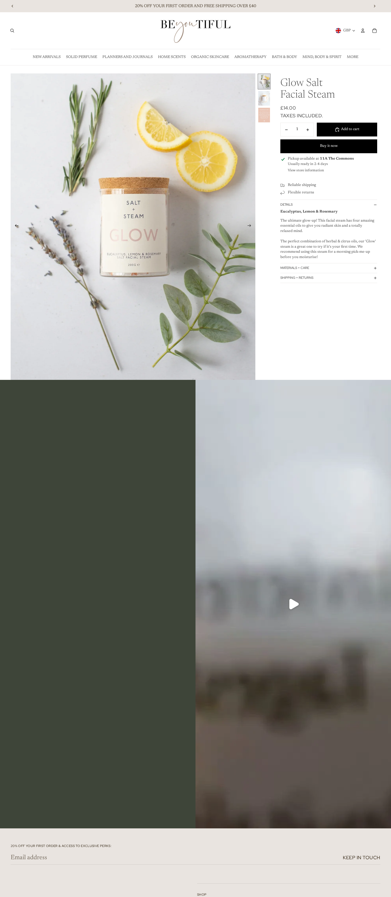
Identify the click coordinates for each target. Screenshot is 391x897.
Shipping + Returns (296, 278)
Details (286, 204)
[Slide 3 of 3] (264, 115)
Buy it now (329, 146)
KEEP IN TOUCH (361, 857)
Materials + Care (294, 268)
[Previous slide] (12, 6)
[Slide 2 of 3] (264, 98)
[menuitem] (47, 57)
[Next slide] (374, 6)
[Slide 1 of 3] (264, 81)
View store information (306, 170)
